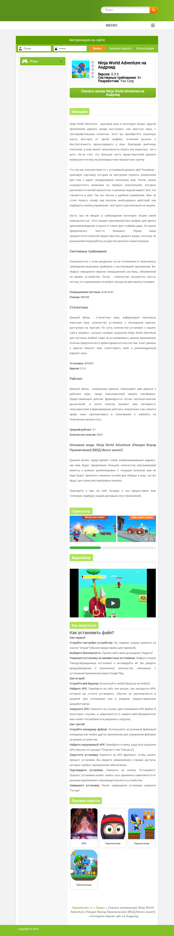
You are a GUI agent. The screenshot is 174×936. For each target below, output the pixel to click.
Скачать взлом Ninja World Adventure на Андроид (112, 93)
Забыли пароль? (120, 48)
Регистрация (145, 48)
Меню (111, 25)
